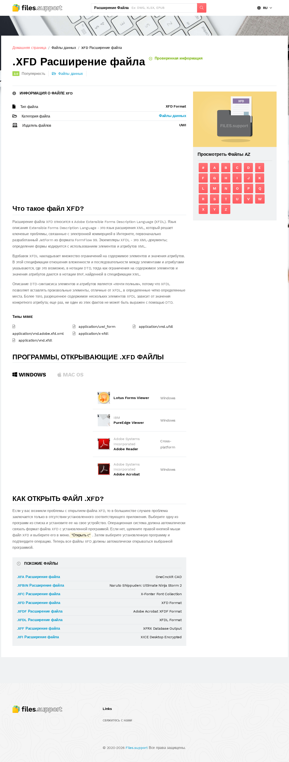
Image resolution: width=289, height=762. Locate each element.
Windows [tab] (31, 375)
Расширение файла (111, 8)
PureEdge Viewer (129, 422)
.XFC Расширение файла (38, 594)
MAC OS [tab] (72, 375)
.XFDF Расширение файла (40, 611)
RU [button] (264, 8)
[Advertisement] (99, 168)
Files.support (137, 748)
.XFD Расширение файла (38, 603)
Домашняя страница (29, 48)
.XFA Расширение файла (38, 577)
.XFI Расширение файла (38, 637)
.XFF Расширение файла (38, 628)
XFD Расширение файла (101, 48)
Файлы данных (63, 48)
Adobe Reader (126, 449)
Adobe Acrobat (127, 474)
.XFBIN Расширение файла (40, 585)
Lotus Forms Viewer (131, 398)
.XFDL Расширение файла (40, 620)
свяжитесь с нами (117, 720)
